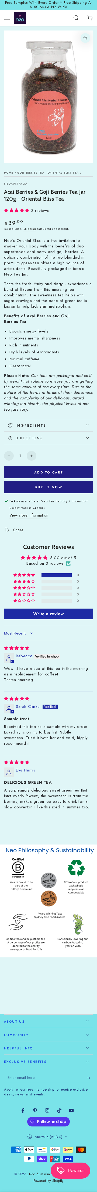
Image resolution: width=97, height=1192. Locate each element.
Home (8, 173)
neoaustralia (16, 184)
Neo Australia (39, 1174)
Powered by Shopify (48, 1181)
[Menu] (7, 17)
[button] (76, 17)
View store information (28, 515)
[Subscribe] (90, 1078)
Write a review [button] (48, 614)
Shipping (29, 229)
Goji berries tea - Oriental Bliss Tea (48, 173)
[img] (16, 648)
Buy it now (49, 487)
